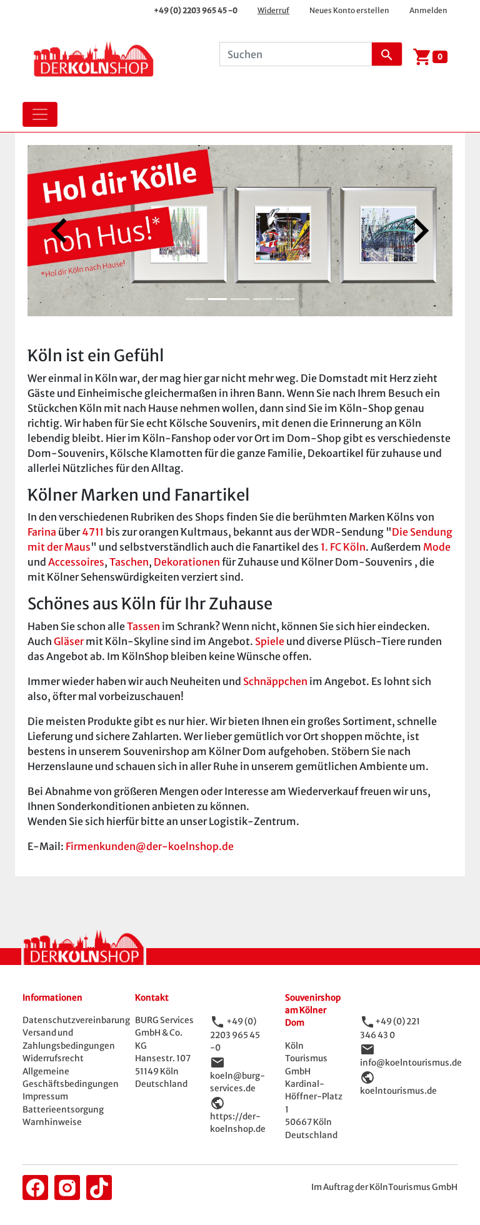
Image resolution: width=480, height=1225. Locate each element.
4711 (93, 532)
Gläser (69, 641)
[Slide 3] (240, 299)
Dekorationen (187, 562)
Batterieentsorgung (63, 1109)
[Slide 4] (262, 299)
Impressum (45, 1096)
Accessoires (76, 562)
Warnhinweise (52, 1122)
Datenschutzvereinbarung (76, 1020)
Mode (437, 547)
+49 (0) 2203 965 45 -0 (196, 10)
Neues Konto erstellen (349, 10)
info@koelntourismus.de (411, 1063)
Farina (42, 532)
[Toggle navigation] (40, 114)
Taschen (129, 562)
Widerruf (273, 10)
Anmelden (428, 10)
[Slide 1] (195, 299)
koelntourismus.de (398, 1091)
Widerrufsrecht (53, 1058)
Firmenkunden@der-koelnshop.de (150, 846)
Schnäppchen (275, 681)
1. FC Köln (343, 547)
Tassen (143, 626)
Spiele (269, 641)
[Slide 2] (217, 299)
